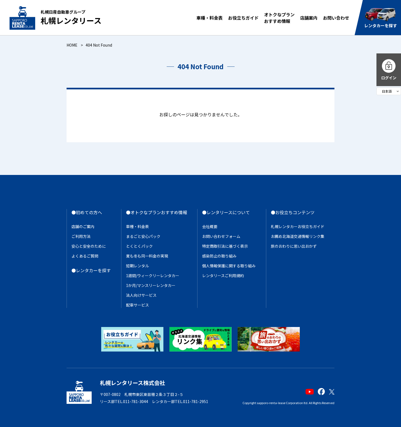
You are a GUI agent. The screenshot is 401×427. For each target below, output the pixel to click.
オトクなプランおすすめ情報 (279, 17)
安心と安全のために (88, 246)
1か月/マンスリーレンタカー (150, 285)
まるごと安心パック (143, 236)
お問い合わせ (336, 17)
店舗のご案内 (82, 226)
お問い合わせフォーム (221, 236)
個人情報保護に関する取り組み (229, 265)
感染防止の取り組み (219, 256)
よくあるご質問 (84, 256)
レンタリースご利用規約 (223, 275)
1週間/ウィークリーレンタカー (152, 275)
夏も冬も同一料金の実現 (147, 256)
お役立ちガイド (243, 17)
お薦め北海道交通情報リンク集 (297, 236)
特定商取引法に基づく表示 (225, 246)
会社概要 (209, 226)
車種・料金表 (209, 17)
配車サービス (137, 305)
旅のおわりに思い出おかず (294, 246)
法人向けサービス (141, 295)
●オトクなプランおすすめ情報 (156, 212)
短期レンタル (137, 265)
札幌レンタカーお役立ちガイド (297, 226)
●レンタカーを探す (91, 270)
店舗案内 (309, 17)
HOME (72, 45)
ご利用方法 (81, 236)
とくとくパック (139, 246)
